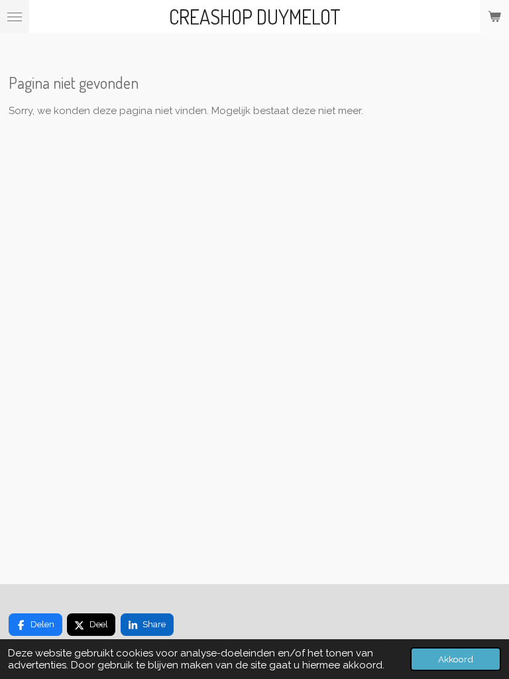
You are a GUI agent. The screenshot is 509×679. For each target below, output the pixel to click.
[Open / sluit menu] (14, 16)
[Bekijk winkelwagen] (494, 16)
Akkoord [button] (455, 659)
